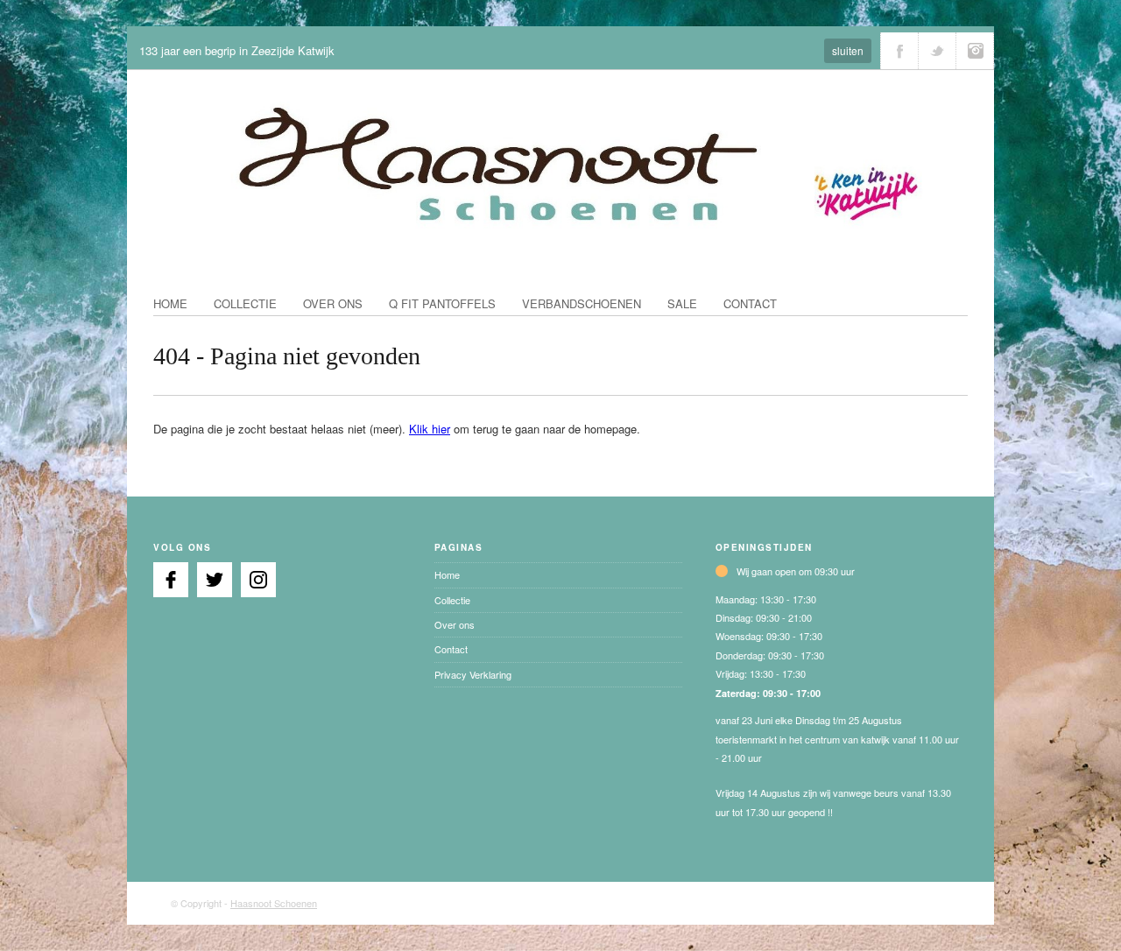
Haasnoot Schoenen (273, 903)
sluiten (848, 50)
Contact (750, 303)
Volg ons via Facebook (899, 50)
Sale (682, 303)
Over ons (333, 303)
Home (170, 303)
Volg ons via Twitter (937, 50)
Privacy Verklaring (472, 674)
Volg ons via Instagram (974, 50)
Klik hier (429, 428)
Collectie (245, 303)
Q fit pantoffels (442, 303)
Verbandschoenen (581, 303)
